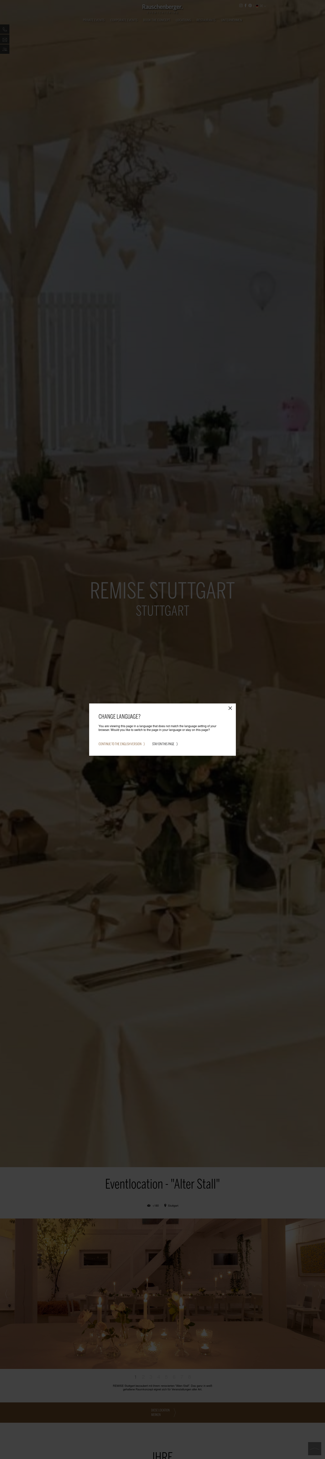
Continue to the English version (120, 744)
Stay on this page (163, 744)
